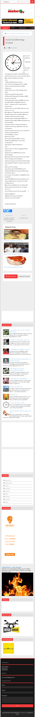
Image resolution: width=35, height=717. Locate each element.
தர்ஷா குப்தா (18, 28)
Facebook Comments (24, 276)
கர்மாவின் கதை (14, 394)
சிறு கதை (7, 491)
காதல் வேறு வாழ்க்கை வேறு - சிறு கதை (19, 339)
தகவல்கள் (7, 499)
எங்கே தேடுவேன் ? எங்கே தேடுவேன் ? (19, 378)
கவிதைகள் (7, 488)
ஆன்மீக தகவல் (8, 483)
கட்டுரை (12, 33)
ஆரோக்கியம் (8, 480)
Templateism (23, 712)
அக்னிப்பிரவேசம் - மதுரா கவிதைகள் (11, 567)
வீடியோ (6, 502)
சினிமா (6, 494)
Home (7, 33)
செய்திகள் (7, 496)
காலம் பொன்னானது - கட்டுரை (22, 33)
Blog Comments (12, 276)
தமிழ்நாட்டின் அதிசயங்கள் (16, 386)
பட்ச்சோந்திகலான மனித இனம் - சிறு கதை (20, 349)
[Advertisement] (17, 295)
